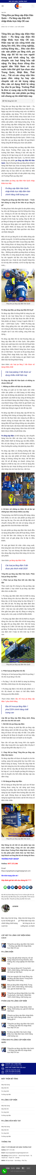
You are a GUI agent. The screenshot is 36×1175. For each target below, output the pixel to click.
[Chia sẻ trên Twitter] (12, 887)
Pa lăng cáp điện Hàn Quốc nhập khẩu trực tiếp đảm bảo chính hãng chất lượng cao (17, 191)
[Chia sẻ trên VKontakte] (23, 887)
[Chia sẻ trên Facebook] (9, 887)
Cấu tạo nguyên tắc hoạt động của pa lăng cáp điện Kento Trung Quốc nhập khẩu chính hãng (20, 978)
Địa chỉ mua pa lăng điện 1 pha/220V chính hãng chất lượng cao (16, 709)
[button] (2, 6)
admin (22, 26)
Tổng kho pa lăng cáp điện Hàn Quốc (20, 899)
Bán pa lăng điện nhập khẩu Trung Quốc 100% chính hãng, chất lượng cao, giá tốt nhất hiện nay (19, 987)
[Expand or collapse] (32, 101)
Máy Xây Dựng (5, 1084)
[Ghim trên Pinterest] (20, 887)
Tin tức (3, 12)
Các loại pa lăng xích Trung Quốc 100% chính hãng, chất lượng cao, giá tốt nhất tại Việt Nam (20, 970)
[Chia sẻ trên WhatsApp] (5, 887)
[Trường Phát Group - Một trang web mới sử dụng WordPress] (18, 6)
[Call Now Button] (4, 1171)
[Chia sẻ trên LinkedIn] (27, 887)
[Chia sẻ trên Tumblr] (30, 887)
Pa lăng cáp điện (6, 1094)
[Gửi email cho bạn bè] (16, 887)
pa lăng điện (23, 896)
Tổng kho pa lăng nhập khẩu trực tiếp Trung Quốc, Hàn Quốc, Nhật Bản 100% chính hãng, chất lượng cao (20, 995)
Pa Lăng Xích (5, 1091)
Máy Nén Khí (5, 1088)
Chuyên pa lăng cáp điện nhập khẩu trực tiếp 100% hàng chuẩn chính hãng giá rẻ (20, 1017)
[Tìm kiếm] (32, 6)
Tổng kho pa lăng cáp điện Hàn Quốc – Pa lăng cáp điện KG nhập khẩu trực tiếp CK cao (20, 946)
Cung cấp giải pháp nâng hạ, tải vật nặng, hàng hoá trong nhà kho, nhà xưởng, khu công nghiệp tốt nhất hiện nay (20, 961)
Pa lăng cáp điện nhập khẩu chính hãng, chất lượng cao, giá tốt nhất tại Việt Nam (20, 1009)
